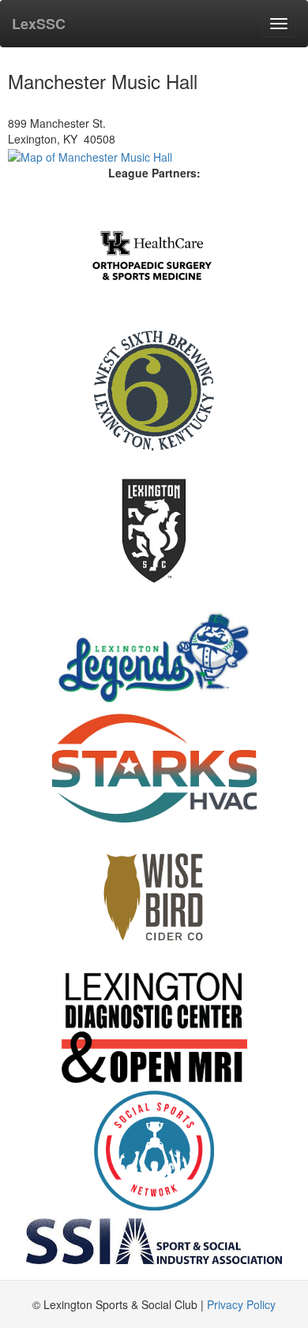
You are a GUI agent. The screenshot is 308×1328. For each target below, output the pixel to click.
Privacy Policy (241, 1304)
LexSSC (39, 23)
